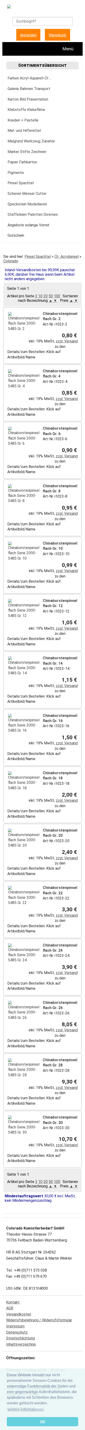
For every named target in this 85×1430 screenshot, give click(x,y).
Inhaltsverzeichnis (21, 1344)
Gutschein (16, 235)
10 (40, 296)
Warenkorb (57, 35)
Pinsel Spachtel (38, 256)
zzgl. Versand (67, 341)
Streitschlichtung (20, 1338)
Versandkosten (18, 1314)
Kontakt (13, 1302)
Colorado (10, 261)
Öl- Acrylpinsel (67, 256)
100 (57, 296)
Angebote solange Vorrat (28, 225)
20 (45, 296)
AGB (9, 1308)
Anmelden (28, 35)
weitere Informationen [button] (26, 1409)
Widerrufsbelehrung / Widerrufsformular (39, 1320)
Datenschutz (17, 1332)
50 (51, 296)
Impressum (15, 1326)
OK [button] (42, 1421)
